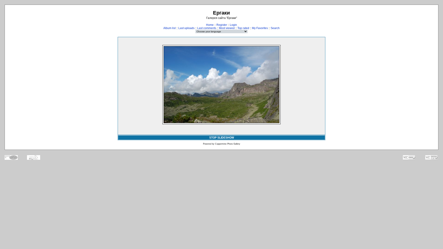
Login (233, 25)
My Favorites (260, 28)
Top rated (243, 28)
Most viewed (227, 28)
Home (210, 25)
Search (275, 28)
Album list (169, 28)
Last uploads (186, 28)
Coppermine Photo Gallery (227, 144)
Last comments (206, 28)
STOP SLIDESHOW (221, 137)
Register (221, 25)
